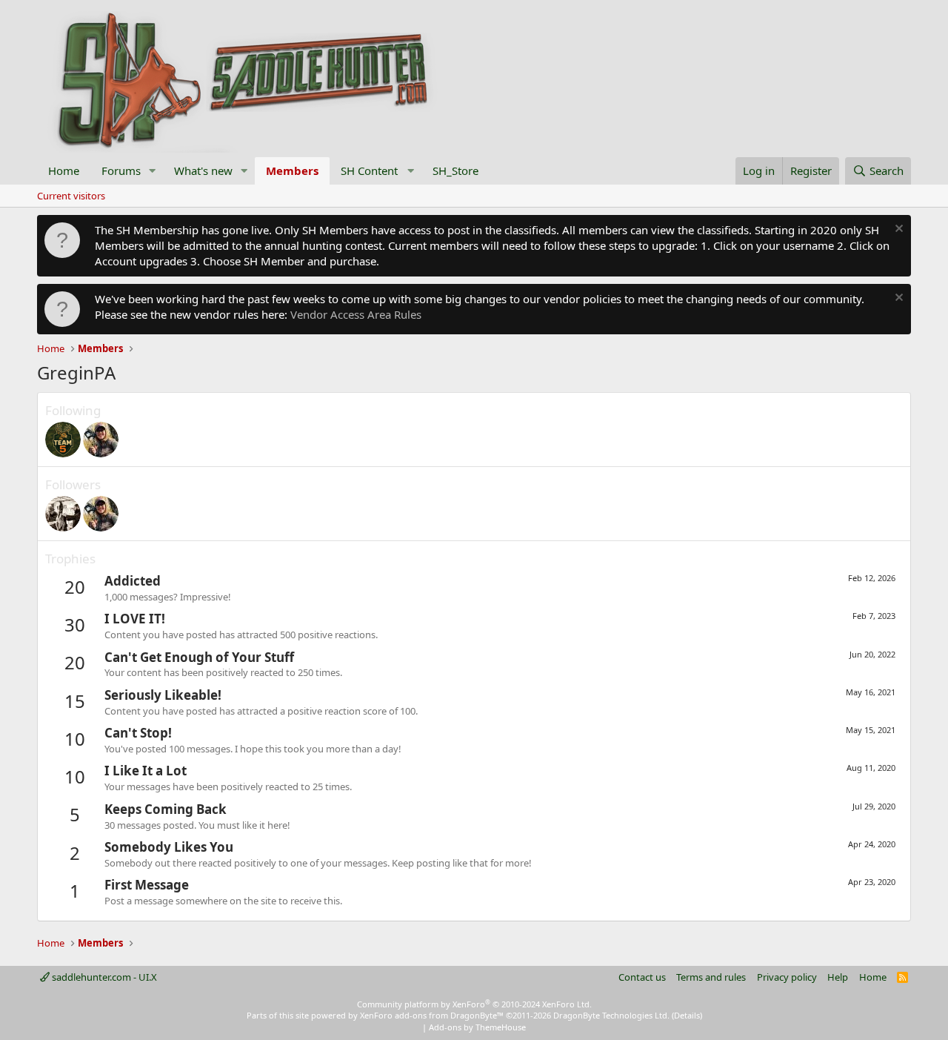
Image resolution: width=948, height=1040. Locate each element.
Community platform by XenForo (474, 1004)
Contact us (642, 977)
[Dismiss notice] (897, 230)
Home (63, 170)
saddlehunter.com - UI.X (103, 977)
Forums (121, 170)
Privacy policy (787, 977)
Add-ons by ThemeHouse (477, 1027)
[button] (152, 171)
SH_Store (455, 170)
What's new (203, 170)
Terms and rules (711, 977)
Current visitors (71, 195)
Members (292, 170)
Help (837, 977)
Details (687, 1015)
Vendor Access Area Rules (355, 314)
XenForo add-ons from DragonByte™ (432, 1015)
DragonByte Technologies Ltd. (611, 1015)
